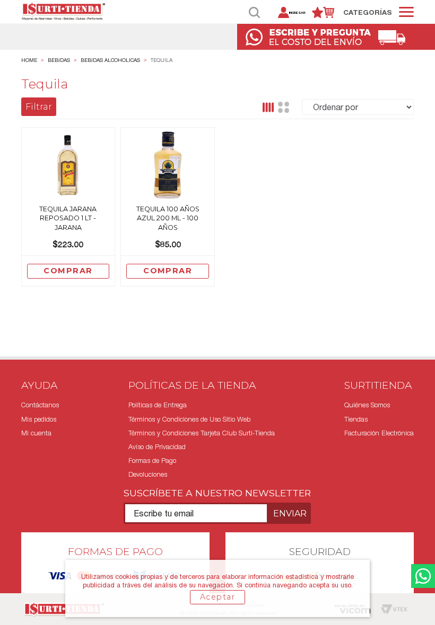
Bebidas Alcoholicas (110, 60)
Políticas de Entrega (157, 405)
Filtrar (38, 107)
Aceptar (217, 597)
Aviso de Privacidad (157, 447)
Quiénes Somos (367, 405)
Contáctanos (40, 405)
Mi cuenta (36, 433)
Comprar (68, 270)
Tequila (161, 60)
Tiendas (356, 419)
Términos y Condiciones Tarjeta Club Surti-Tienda (201, 433)
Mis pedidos (38, 419)
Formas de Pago (152, 461)
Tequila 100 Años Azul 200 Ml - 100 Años (167, 218)
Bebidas (59, 60)
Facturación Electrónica (379, 433)
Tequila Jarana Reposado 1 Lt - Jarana (68, 218)
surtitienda (29, 60)
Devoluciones (147, 474)
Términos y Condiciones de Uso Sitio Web (189, 419)
